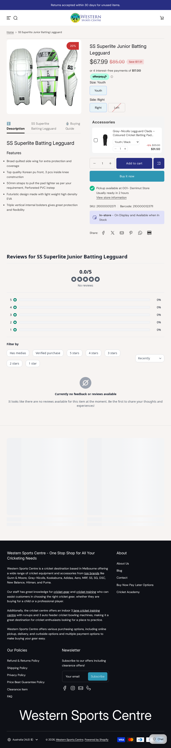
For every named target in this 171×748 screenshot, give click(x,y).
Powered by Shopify (96, 739)
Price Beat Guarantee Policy (26, 682)
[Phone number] (88, 688)
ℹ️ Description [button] (16, 126)
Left (116, 107)
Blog (119, 570)
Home (10, 32)
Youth (98, 90)
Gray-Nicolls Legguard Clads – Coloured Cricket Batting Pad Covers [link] (134, 133)
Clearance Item (17, 689)
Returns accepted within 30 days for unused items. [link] (85, 5)
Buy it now (127, 176)
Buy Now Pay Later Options (135, 585)
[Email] (80, 688)
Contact (122, 577)
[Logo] (85, 18)
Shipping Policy (17, 668)
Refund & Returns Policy (23, 660)
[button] (15, 18)
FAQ (9, 696)
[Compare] (158, 163)
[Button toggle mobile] (9, 18)
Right (98, 107)
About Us (123, 563)
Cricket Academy (128, 592)
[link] (105, 140)
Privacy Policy (16, 675)
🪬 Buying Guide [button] (72, 126)
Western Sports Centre (69, 739)
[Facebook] (64, 688)
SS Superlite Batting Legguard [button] (43, 126)
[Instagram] (72, 688)
